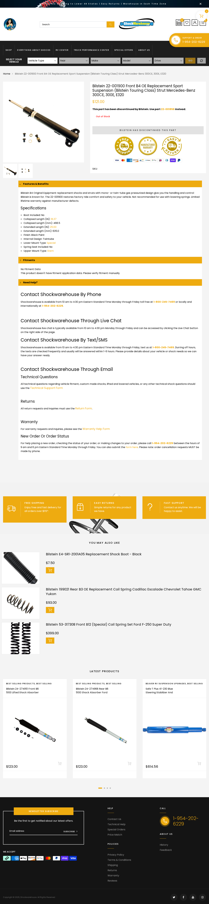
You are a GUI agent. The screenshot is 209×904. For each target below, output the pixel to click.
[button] (179, 22)
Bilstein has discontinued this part (148, 130)
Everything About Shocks (33, 50)
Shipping (113, 865)
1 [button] (100, 788)
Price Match (115, 834)
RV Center (62, 50)
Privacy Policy (116, 854)
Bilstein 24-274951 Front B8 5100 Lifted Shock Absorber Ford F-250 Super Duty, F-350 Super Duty (22, 694)
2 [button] (104, 788)
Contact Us (114, 819)
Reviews (112, 880)
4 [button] (110, 788)
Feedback (166, 850)
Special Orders (116, 829)
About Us (144, 50)
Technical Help (116, 824)
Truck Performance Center (91, 50)
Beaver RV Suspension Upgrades (166, 683)
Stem (50, 251)
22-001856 (168, 109)
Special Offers (123, 50)
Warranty (113, 875)
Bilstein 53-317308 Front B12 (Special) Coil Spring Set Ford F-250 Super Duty (108, 624)
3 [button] (107, 788)
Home (6, 73)
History (164, 845)
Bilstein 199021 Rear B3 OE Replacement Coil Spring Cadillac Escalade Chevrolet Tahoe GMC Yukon (123, 591)
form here (132, 447)
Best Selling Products (20, 683)
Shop (9, 50)
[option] (43, 122)
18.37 (53, 219)
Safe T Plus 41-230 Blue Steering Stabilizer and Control (159, 692)
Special (51, 243)
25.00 (53, 227)
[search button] (110, 24)
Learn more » (113, 511)
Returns (112, 870)
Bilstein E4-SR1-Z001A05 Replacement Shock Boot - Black (94, 554)
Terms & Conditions (119, 860)
